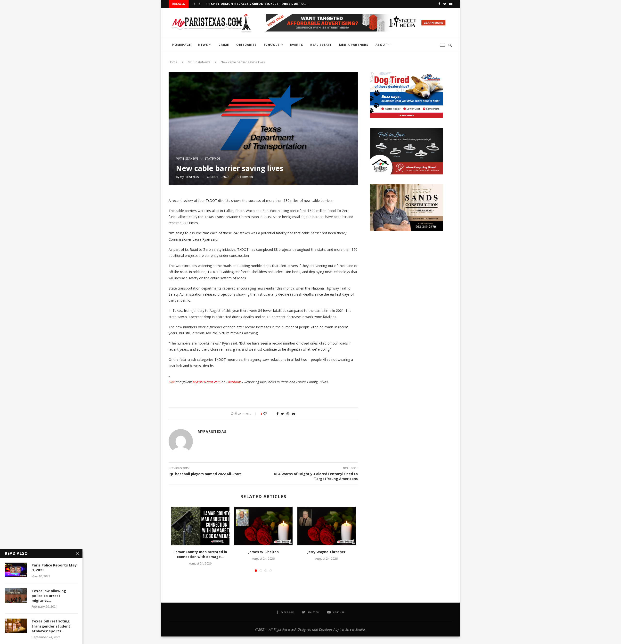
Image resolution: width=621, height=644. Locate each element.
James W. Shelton (263, 552)
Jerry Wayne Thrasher (326, 552)
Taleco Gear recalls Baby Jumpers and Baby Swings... (255, 4)
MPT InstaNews (199, 62)
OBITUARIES (246, 45)
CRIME (224, 45)
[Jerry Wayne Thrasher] (326, 526)
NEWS (203, 45)
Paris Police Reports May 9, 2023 (54, 567)
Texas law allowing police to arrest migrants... (49, 595)
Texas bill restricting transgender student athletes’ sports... (51, 626)
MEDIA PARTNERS (353, 45)
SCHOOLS (271, 45)
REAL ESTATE (321, 45)
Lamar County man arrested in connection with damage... (200, 554)
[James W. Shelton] (263, 526)
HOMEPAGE (181, 45)
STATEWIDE (212, 158)
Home (173, 62)
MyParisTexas (189, 177)
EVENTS (296, 45)
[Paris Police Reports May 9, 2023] (16, 570)
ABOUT (381, 45)
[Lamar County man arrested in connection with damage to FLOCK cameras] (200, 526)
